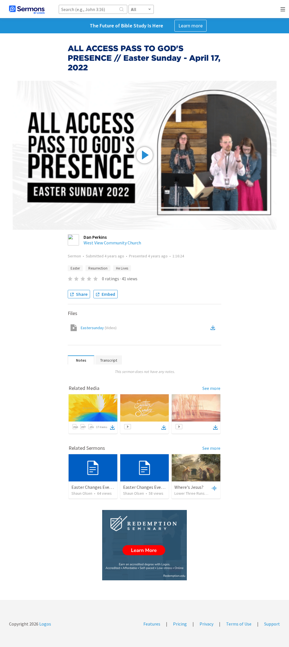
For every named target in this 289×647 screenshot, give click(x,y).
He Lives (122, 268)
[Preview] (213, 488)
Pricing (180, 624)
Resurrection (98, 268)
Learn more (190, 25)
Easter (75, 268)
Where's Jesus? (188, 487)
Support (272, 624)
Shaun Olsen (81, 493)
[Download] (112, 427)
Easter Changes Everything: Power (104, 487)
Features (151, 624)
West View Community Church (112, 243)
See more (211, 388)
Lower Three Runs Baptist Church (202, 493)
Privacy (206, 624)
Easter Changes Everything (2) (152, 487)
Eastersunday (99, 327)
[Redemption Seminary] (144, 545)
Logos (44, 624)
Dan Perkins (95, 237)
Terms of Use (238, 624)
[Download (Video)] (213, 328)
